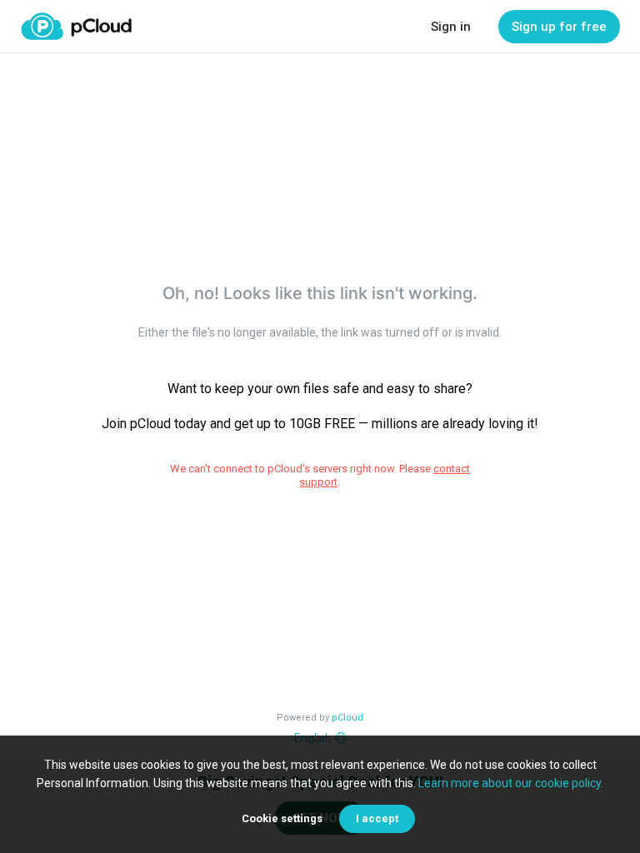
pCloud (347, 717)
